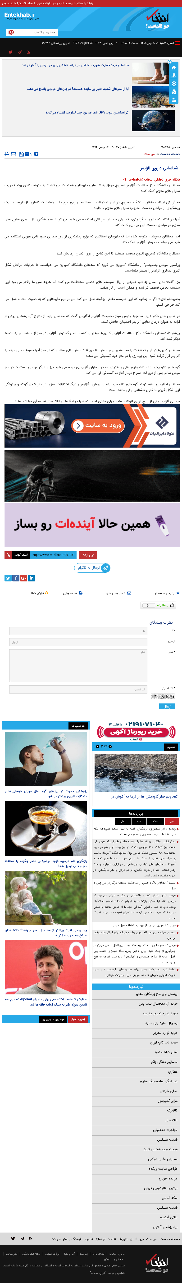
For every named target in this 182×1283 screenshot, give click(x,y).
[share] (10, 52)
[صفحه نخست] (173, 67)
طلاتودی (171, 1120)
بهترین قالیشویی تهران (160, 1188)
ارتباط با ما (98, 1253)
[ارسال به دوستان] (13, 154)
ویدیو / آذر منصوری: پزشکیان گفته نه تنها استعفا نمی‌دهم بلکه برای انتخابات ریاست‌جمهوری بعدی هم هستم (135, 831)
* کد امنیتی (168, 688)
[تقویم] (173, 91)
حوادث (55, 1239)
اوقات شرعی (43, 3)
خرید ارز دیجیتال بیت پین (158, 1003)
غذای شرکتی (168, 1091)
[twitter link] (13, 1239)
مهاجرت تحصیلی (165, 1130)
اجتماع (100, 1239)
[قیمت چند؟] (173, 75)
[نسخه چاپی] (7, 154)
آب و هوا (57, 3)
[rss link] (31, 1239)
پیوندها (69, 3)
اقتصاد (112, 1239)
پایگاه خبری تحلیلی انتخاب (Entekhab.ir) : (151, 179)
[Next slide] (97, 746)
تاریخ (123, 1239)
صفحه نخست (170, 154)
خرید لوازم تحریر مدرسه (160, 1013)
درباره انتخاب (117, 1253)
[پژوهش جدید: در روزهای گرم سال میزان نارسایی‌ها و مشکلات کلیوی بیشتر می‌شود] (46, 759)
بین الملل (137, 1239)
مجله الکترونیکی (31, 1253)
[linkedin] (31, 578)
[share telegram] (20, 52)
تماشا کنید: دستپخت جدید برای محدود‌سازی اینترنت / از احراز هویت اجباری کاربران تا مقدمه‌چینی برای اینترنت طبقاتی (135, 972)
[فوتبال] (173, 83)
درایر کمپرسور (167, 1101)
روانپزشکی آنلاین (165, 1227)
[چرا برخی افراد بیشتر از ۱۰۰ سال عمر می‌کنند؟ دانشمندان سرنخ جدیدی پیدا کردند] (46, 898)
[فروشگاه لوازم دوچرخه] (92, 476)
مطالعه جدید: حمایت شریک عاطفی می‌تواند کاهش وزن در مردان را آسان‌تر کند (75, 65)
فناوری (88, 1239)
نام (173, 629)
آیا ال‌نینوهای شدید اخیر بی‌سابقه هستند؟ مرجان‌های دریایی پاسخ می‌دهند (78, 88)
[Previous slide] (110, 746)
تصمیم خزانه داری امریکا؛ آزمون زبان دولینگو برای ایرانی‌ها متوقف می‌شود (135, 935)
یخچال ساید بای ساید (161, 1023)
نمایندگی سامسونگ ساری (158, 1081)
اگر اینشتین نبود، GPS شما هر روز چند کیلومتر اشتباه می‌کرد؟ (87, 112)
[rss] (28, 52)
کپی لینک (88, 555)
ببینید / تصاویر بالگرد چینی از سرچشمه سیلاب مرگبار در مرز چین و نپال (135, 885)
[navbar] (177, 43)
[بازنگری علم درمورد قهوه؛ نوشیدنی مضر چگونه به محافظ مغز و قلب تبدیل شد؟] (46, 828)
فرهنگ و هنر (72, 1239)
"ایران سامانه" (98, 1273)
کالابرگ (172, 1110)
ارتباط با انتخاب (84, 3)
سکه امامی (169, 1198)
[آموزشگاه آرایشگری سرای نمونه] (92, 525)
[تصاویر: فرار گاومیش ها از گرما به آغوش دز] (136, 773)
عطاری (172, 1071)
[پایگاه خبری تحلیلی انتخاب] (159, 21)
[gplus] (23, 578)
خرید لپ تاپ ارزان (163, 1042)
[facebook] (15, 578)
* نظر (171, 652)
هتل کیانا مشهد (165, 1052)
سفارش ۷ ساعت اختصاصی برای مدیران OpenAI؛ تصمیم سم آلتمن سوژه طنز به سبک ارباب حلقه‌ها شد (46, 1002)
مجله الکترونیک (24, 3)
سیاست (149, 154)
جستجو (118, 1259)
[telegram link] (22, 1239)
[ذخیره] (21, 154)
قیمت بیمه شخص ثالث (160, 1149)
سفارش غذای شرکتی (162, 1159)
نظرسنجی (7, 3)
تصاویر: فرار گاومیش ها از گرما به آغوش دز (144, 796)
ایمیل (171, 641)
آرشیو (106, 1259)
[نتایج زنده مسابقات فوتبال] (173, 99)
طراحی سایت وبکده (163, 1169)
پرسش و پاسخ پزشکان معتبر (156, 994)
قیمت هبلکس (167, 1139)
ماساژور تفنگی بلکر (164, 1062)
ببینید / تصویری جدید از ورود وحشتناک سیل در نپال (143, 925)
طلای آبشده (168, 1217)
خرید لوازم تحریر (165, 1033)
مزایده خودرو (168, 1178)
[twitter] (8, 578)
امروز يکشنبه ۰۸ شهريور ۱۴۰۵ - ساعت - (146, 43)
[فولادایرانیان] (92, 426)
